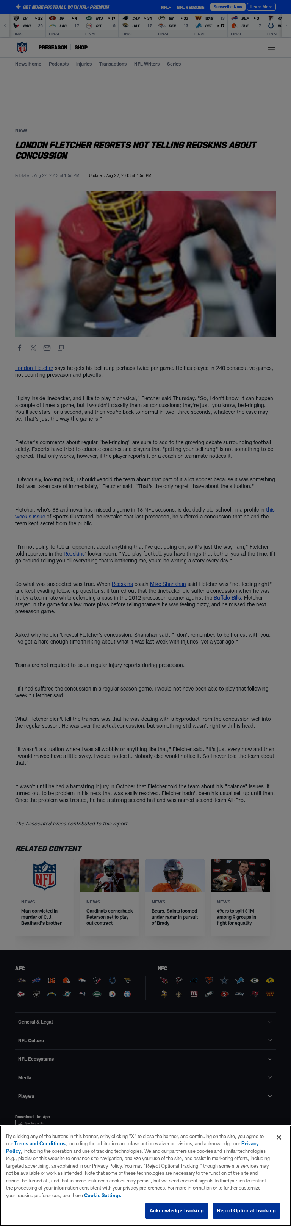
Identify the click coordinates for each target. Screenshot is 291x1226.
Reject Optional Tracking (246, 1210)
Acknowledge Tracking (177, 1210)
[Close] (279, 1137)
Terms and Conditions (40, 1143)
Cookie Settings (102, 1195)
